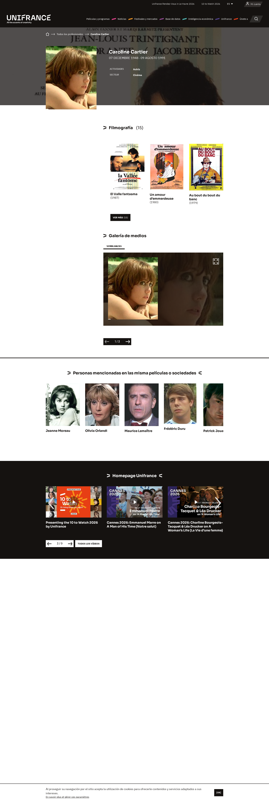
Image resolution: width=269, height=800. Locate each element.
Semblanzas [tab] (114, 246)
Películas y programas (98, 18)
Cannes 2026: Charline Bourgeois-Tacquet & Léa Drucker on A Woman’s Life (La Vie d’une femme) (134, 526)
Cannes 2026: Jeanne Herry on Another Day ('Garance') (192, 524)
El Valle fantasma (123, 194)
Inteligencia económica (200, 18)
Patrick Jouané (215, 431)
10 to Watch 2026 (210, 3)
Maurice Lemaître (138, 431)
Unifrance (226, 18)
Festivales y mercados (145, 18)
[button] (216, 262)
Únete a (244, 18)
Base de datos (172, 18)
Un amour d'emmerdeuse (161, 197)
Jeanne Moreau (58, 431)
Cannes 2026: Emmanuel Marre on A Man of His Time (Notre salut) (73, 524)
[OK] (218, 792)
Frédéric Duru (174, 429)
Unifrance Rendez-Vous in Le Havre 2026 (173, 3)
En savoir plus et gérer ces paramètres (67, 796)
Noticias (122, 18)
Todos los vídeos (88, 543)
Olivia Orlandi (96, 431)
